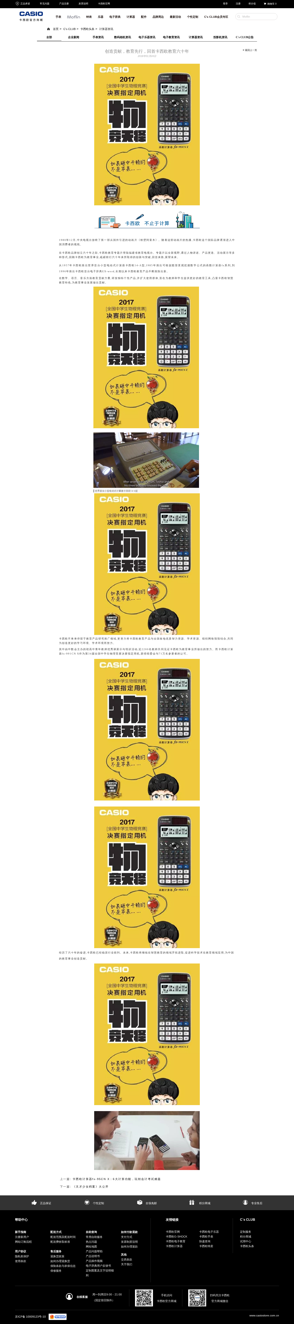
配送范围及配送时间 (63, 1237)
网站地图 (91, 1246)
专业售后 (256, 1203)
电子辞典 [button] (115, 16)
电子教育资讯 (171, 37)
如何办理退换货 (60, 1261)
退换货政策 (57, 1256)
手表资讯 (98, 37)
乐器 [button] (100, 16)
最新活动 (175, 16)
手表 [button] (58, 16)
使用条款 (20, 1261)
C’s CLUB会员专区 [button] (216, 16)
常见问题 (44, 3)
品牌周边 (158, 16)
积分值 (252, 3)
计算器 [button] (131, 16)
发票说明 (83, 3)
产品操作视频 (94, 1260)
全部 (49, 37)
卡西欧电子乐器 (209, 1231)
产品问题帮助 (94, 1251)
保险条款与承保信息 (63, 1265)
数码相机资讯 (122, 37)
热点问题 (91, 1241)
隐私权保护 (22, 1256)
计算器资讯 (106, 29)
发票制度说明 (129, 1241)
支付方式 (126, 1237)
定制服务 (245, 1231)
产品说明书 (93, 1256)
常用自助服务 (94, 1237)
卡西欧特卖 (206, 1246)
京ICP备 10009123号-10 (30, 1316)
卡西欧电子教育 (175, 1241)
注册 (238, 3)
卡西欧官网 (104, 3)
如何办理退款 (129, 1246)
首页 (56, 29)
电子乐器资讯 (147, 37)
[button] (73, 18)
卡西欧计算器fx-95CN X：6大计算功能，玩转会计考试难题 (117, 1179)
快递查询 (204, 1241)
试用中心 (245, 1241)
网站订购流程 (23, 1241)
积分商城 (204, 1203)
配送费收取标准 (60, 1241)
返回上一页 (250, 50)
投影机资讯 (220, 37)
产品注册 (64, 3)
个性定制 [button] (192, 16)
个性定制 (98, 1203)
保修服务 (56, 1270)
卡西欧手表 (206, 1236)
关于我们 (126, 1264)
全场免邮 (151, 1203)
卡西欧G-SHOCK (176, 1236)
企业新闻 (73, 37)
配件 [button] (144, 16)
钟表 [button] (89, 16)
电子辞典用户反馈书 (98, 1265)
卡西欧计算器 (174, 1246)
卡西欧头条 (87, 29)
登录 (225, 3)
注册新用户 (22, 1237)
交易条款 (126, 1259)
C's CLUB (69, 29)
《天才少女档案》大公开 (91, 1186)
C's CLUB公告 (245, 37)
